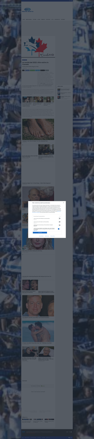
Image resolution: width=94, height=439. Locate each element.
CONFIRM (40, 232)
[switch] (59, 218)
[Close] (64, 203)
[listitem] (47, 216)
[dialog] (47, 219)
